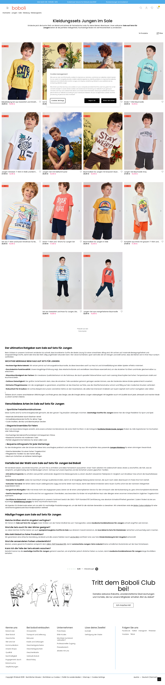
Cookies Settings (57, 100)
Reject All (92, 100)
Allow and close (109, 100)
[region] (83, 88)
